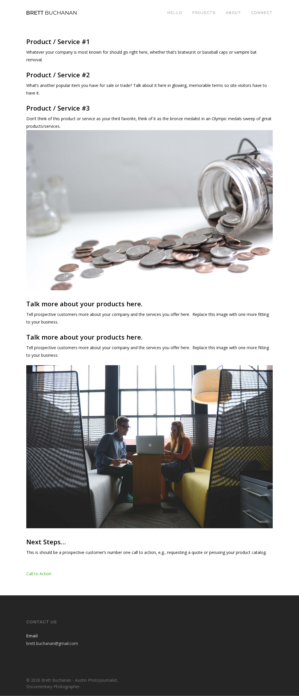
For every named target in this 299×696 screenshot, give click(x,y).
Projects (204, 13)
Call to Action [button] (38, 573)
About (233, 13)
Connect (262, 13)
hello (174, 13)
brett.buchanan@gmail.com (52, 643)
